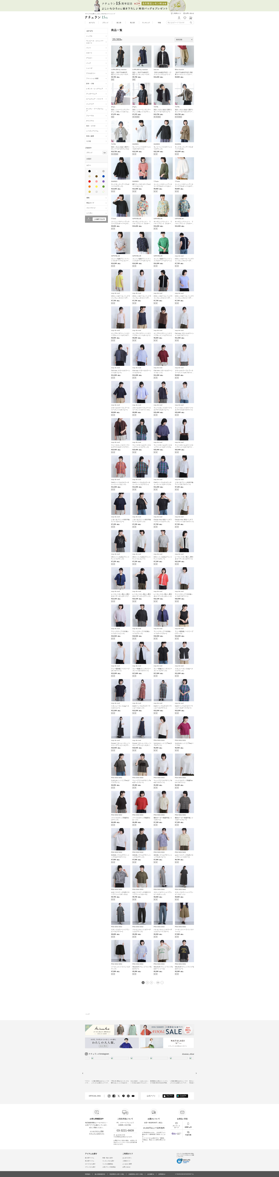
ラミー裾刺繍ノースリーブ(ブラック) (184, 632)
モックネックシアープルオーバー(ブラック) (120, 185)
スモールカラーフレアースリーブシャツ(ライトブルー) (141, 409)
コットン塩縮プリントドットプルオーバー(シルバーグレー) (120, 260)
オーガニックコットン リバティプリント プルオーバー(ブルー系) (184, 222)
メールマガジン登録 (97, 1131)
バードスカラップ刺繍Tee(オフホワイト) (184, 781)
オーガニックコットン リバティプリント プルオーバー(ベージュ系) (163, 222)
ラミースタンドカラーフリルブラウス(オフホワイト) (184, 409)
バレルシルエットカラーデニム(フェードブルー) (163, 930)
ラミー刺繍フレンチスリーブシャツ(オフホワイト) (141, 669)
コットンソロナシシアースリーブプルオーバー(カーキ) (163, 185)
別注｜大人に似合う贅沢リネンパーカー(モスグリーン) (184, 111)
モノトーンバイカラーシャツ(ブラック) (163, 148)
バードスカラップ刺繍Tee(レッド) (141, 819)
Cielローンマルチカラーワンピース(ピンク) (141, 707)
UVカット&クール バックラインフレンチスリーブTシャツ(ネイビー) (184, 260)
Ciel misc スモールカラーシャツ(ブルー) (141, 371)
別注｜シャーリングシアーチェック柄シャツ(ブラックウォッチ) (141, 111)
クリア (88, 220)
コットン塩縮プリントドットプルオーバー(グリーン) (163, 260)
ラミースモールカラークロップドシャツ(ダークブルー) (163, 446)
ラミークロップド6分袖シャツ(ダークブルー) (162, 632)
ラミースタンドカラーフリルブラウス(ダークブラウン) (120, 446)
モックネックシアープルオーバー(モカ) (184, 148)
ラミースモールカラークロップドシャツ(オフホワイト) (184, 446)
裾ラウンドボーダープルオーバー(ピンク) (141, 185)
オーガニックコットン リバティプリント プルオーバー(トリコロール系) (141, 222)
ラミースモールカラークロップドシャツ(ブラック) (141, 446)
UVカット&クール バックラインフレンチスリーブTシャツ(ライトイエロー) (120, 297)
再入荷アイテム (89, 1161)
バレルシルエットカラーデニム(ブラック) (141, 930)
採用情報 (161, 1174)
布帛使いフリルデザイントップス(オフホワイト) (120, 856)
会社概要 (150, 1174)
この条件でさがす (99, 219)
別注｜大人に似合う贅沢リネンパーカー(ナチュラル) (120, 148)
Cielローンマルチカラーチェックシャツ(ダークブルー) (163, 483)
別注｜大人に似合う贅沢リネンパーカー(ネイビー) (163, 110)
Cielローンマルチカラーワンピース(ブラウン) (163, 707)
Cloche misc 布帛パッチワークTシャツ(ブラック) (163, 520)
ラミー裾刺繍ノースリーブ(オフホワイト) (120, 669)
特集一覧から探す (107, 1158)
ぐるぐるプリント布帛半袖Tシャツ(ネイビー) (120, 520)
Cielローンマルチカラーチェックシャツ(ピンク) (120, 483)
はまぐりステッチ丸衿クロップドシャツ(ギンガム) (120, 893)
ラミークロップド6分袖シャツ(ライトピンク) (120, 632)
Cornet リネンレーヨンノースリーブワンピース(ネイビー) (141, 744)
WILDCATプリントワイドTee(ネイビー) (184, 968)
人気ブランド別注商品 (109, 1167)
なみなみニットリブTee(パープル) (184, 744)
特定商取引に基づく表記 (117, 1174)
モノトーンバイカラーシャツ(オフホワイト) (141, 148)
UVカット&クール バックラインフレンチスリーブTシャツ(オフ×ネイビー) (141, 297)
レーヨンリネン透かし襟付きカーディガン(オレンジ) (163, 595)
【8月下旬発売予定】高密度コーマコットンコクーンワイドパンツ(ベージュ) (184, 73)
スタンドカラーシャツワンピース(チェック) (163, 893)
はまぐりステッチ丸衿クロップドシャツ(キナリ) (184, 856)
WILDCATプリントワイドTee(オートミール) (163, 968)
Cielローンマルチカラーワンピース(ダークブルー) (184, 707)
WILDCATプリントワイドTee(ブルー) (141, 968)
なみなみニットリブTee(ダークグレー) (120, 781)
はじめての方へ (127, 1158)
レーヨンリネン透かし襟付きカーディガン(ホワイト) (184, 558)
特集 (159, 22)
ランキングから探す (108, 1161)
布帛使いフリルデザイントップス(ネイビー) (163, 856)
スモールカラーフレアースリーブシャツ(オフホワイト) (184, 371)
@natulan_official (188, 1054)
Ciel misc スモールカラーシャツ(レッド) (163, 371)
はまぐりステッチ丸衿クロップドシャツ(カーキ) (141, 893)
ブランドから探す (90, 1167)
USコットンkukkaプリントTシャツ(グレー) (163, 558)
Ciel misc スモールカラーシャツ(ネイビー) (120, 371)
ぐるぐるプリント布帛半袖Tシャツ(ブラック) (141, 520)
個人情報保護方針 (100, 1174)
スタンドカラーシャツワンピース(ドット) (184, 893)
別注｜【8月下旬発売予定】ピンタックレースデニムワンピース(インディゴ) (141, 73)
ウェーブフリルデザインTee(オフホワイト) (163, 781)
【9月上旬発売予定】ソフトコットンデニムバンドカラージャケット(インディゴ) (163, 73)
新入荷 (119, 22)
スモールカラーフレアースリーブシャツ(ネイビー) (120, 409)
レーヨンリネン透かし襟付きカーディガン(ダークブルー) (120, 595)
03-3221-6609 (125, 1130)
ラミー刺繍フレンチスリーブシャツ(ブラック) (163, 669)
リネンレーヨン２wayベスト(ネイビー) (120, 707)
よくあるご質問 (127, 1164)
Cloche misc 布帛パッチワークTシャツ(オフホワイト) (184, 520)
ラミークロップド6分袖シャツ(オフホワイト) (184, 595)
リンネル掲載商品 (107, 1164)
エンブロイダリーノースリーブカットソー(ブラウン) (163, 334)
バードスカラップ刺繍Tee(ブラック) (120, 819)
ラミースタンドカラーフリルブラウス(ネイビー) (163, 409)
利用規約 (87, 1174)
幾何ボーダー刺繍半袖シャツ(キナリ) (163, 819)
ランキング (146, 22)
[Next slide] (196, 1073)
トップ (87, 1014)
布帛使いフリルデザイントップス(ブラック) (141, 856)
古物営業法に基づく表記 (135, 1174)
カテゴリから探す (90, 1164)
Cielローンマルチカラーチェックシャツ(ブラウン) (141, 483)
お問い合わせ (126, 1167)
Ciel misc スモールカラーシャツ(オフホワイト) (184, 334)
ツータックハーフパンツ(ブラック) (120, 968)
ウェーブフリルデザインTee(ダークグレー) (141, 781)
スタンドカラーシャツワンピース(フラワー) (120, 930)
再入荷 (132, 22)
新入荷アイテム (89, 1158)
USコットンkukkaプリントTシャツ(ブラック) (120, 558)
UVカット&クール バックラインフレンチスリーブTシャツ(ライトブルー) (184, 297)
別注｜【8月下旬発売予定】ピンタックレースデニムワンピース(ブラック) (120, 73)
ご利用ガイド (126, 1161)
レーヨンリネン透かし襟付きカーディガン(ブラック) (141, 595)
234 (158, 982)
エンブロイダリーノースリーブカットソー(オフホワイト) (120, 334)
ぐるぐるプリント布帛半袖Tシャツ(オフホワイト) (184, 483)
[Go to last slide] (82, 1073)
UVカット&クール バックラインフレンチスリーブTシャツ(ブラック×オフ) (163, 297)
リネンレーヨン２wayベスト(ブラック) (184, 669)
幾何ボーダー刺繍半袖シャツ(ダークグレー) (184, 819)
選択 (104, 153)
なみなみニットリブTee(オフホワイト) (163, 744)
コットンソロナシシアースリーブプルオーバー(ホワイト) (184, 185)
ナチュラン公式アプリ (96, 1133)
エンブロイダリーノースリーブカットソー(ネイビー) (141, 334)
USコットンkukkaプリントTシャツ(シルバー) (141, 558)
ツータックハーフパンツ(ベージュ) (184, 930)
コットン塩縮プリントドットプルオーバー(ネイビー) (141, 260)
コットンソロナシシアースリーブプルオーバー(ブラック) (120, 222)
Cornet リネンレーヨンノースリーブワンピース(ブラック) (120, 744)
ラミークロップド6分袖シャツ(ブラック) (141, 632)
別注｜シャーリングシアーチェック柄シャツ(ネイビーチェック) (120, 111)
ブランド (105, 22)
